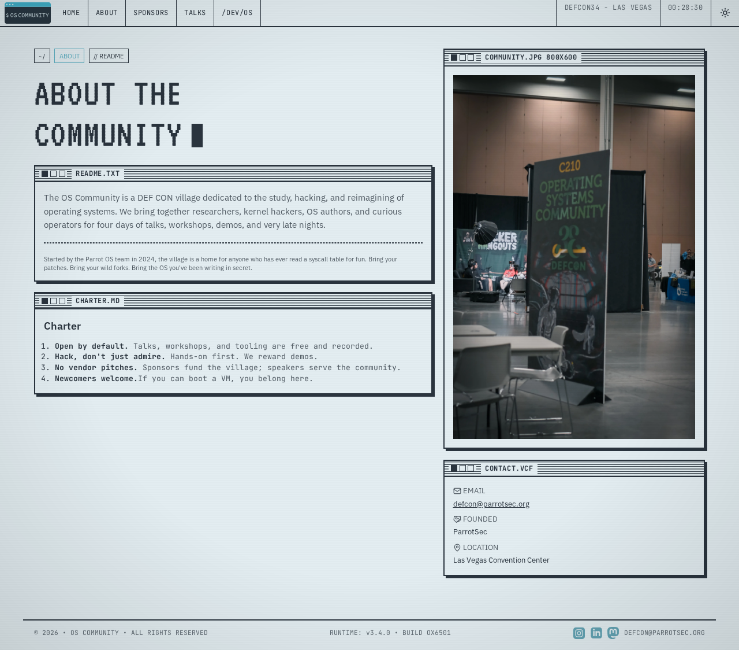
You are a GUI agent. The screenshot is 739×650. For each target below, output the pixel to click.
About (107, 12)
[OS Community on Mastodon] (613, 633)
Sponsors (151, 12)
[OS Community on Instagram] (579, 633)
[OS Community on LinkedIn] (596, 632)
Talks (195, 12)
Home (71, 12)
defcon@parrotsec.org (491, 504)
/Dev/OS (237, 12)
